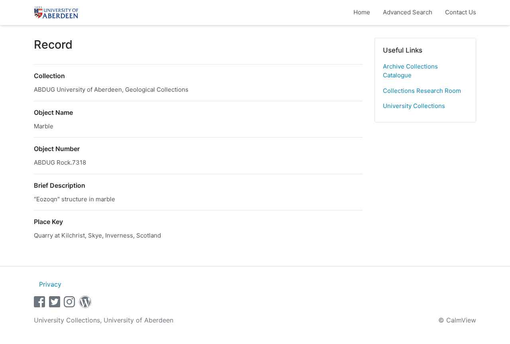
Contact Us (460, 12)
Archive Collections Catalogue (410, 71)
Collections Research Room (422, 90)
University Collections (414, 106)
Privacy (50, 284)
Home (361, 12)
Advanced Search (407, 12)
